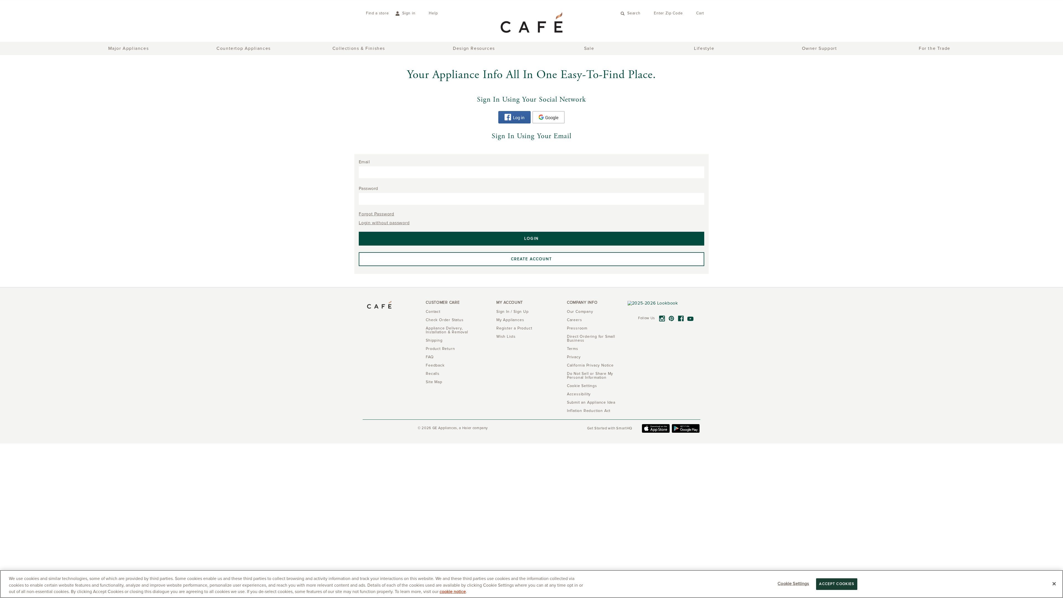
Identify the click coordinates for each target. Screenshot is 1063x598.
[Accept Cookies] (1054, 584)
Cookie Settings (793, 584)
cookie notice (453, 592)
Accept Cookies (836, 584)
